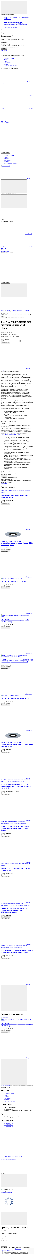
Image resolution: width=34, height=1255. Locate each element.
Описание (3, 371)
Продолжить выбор (6, 1192)
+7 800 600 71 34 (5, 434)
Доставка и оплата (9, 58)
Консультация (4, 369)
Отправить (4, 1247)
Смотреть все (4, 50)
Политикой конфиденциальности (11, 1249)
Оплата (16, 371)
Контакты (6, 64)
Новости (6, 61)
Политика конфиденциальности (13, 1156)
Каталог (8, 310)
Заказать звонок (5, 152)
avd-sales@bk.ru (5, 251)
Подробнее (4, 483)
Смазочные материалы (18, 310)
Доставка (10, 371)
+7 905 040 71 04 (15, 434)
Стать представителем (10, 65)
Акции (6, 59)
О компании (7, 62)
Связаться (4, 42)
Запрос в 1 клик (5, 342)
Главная (3, 310)
